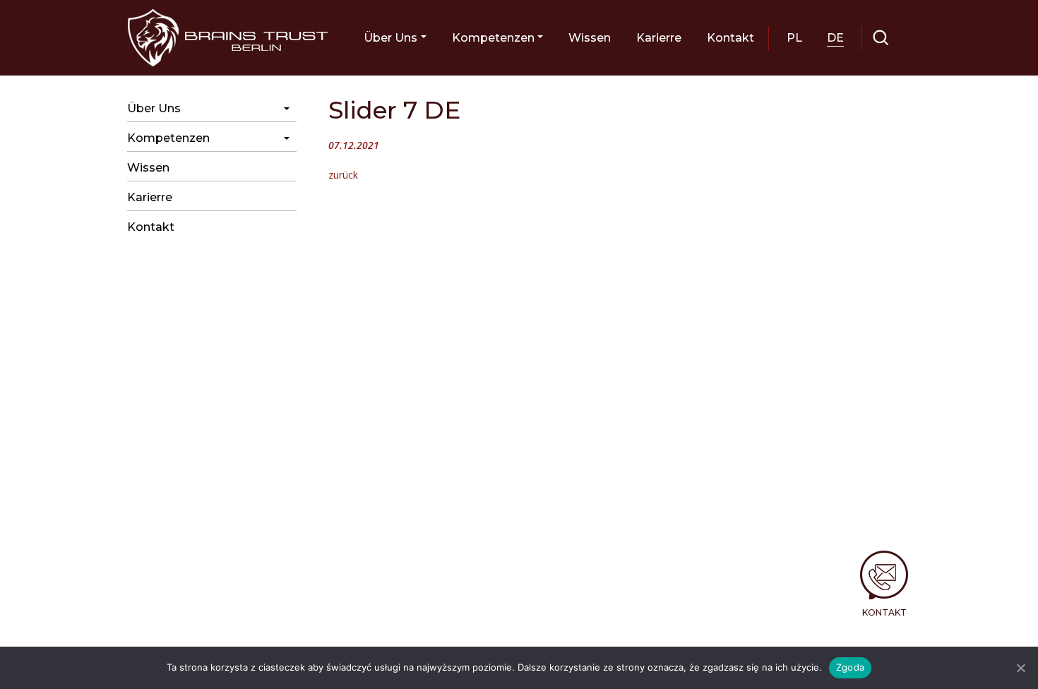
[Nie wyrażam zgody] (1020, 668)
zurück (343, 174)
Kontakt (884, 612)
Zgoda (850, 667)
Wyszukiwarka (881, 37)
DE (835, 37)
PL (794, 37)
